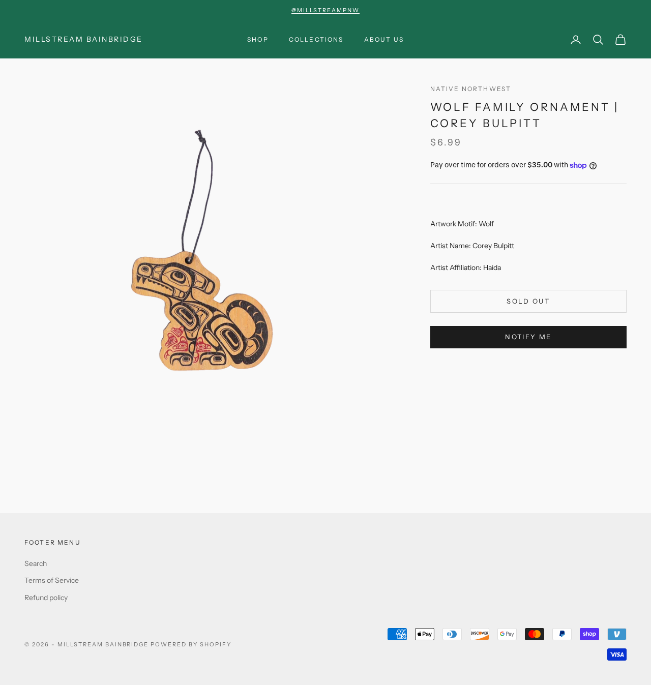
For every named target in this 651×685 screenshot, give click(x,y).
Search (35, 563)
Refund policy (46, 597)
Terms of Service (51, 580)
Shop (258, 39)
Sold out (528, 301)
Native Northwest (471, 89)
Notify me (528, 337)
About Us (384, 39)
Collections (316, 39)
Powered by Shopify (191, 644)
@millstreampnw (325, 10)
